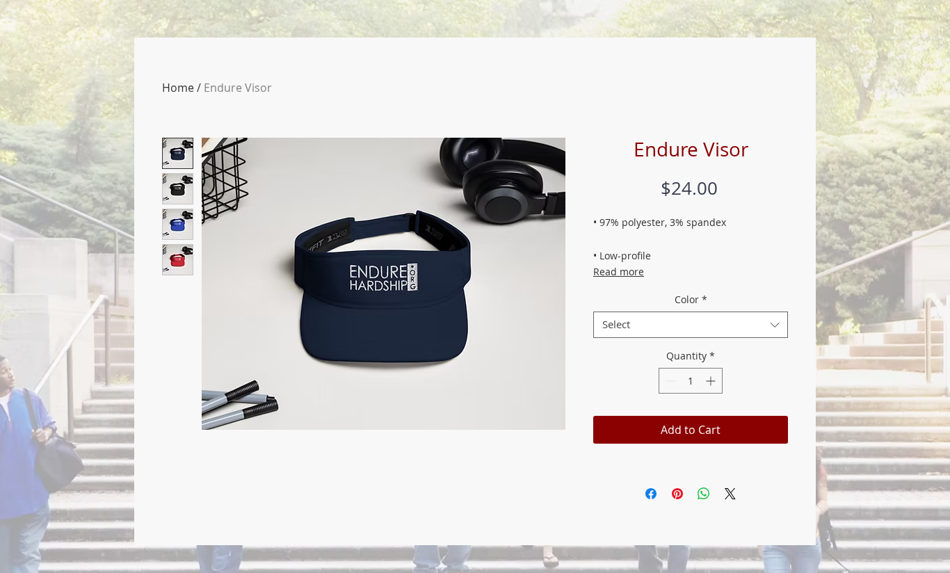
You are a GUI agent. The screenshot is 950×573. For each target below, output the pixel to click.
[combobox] (690, 325)
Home (178, 87)
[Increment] (711, 381)
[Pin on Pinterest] (677, 493)
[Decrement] (669, 381)
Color (691, 299)
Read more (618, 271)
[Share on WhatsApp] (703, 493)
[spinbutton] (690, 381)
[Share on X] (730, 493)
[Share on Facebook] (651, 493)
